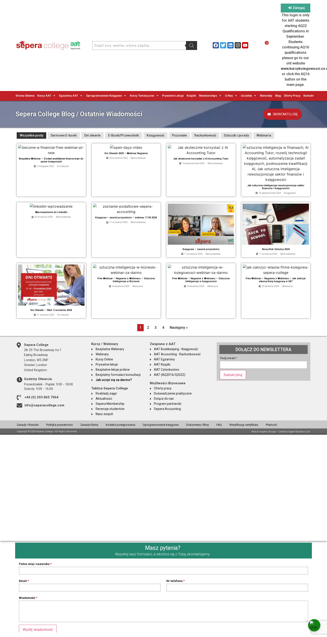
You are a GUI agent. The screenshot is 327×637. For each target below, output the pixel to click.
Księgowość (155, 135)
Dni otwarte (92, 135)
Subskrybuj (233, 374)
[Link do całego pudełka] (51, 170)
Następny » (179, 327)
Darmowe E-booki (64, 135)
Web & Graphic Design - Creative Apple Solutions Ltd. (280, 431)
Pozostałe (179, 135)
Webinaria (263, 135)
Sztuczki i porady (236, 135)
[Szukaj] (191, 45)
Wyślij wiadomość (38, 629)
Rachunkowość (205, 135)
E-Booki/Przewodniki (123, 135)
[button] (46, 96)
